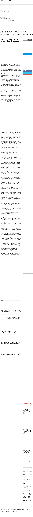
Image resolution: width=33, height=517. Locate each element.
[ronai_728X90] (11, 60)
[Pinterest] (5, 45)
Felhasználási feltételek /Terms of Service (6, 12)
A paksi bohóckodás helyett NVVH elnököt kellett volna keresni (27, 451)
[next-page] (1, 356)
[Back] (0, 2)
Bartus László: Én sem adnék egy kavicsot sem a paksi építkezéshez (5, 35)
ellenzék (24, 483)
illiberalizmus (27, 487)
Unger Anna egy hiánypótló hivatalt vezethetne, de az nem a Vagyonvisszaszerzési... (27, 441)
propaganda (25, 497)
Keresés (24, 38)
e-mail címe (2, 16)
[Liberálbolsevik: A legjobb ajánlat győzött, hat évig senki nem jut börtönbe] (27, 426)
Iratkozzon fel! (29, 74)
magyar (24, 491)
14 (28, 471)
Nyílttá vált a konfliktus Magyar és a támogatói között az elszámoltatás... (27, 420)
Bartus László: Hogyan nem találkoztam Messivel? (16, 35)
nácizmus (24, 494)
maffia (29, 490)
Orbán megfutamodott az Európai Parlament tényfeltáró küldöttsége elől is (5, 311)
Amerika (24, 479)
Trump (29, 500)
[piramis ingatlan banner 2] (11, 118)
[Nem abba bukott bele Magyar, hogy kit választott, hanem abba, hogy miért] (11, 326)
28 (28, 474)
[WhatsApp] (7, 45)
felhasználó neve (2, 6)
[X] (3, 45)
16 (31, 471)
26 (26, 474)
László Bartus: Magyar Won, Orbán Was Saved (28, 35)
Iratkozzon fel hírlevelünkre (27, 54)
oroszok (28, 496)
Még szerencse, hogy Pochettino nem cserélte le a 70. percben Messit (16, 311)
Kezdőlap (2, 36)
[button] (9, 26)
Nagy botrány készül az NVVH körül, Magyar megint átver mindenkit (27, 461)
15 (30, 471)
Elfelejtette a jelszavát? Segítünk (5, 11)
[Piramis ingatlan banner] (11, 287)
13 (27, 471)
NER (30, 493)
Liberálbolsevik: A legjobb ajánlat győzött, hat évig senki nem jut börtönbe (27, 431)
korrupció (24, 490)
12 (26, 471)
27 (27, 474)
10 (23, 471)
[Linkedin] (9, 45)
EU (27, 483)
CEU (27, 480)
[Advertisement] (11, 261)
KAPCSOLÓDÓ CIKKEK (5, 322)
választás (27, 501)
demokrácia (24, 482)
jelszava (1, 9)
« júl (27, 476)
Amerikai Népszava (4, 42)
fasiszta (29, 483)
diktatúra (29, 482)
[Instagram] (29, 24)
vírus (23, 503)
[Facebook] (1, 45)
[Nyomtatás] (13, 45)
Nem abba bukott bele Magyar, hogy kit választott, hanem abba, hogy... (27, 411)
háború (24, 487)
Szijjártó (26, 500)
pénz (31, 497)
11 (24, 471)
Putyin (29, 497)
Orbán (24, 496)
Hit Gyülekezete (29, 486)
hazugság (24, 486)
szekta (24, 500)
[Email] (11, 45)
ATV (23, 480)
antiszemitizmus (28, 479)
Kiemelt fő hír (5, 36)
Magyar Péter (24, 493)
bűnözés (25, 480)
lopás (27, 490)
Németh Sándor (28, 494)
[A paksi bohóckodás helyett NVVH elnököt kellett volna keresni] (27, 447)
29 (30, 474)
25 (24, 474)
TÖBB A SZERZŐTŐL (12, 322)
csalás (30, 480)
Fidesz (29, 485)
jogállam (30, 487)
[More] (15, 45)
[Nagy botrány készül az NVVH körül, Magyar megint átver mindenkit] (27, 457)
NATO (27, 493)
